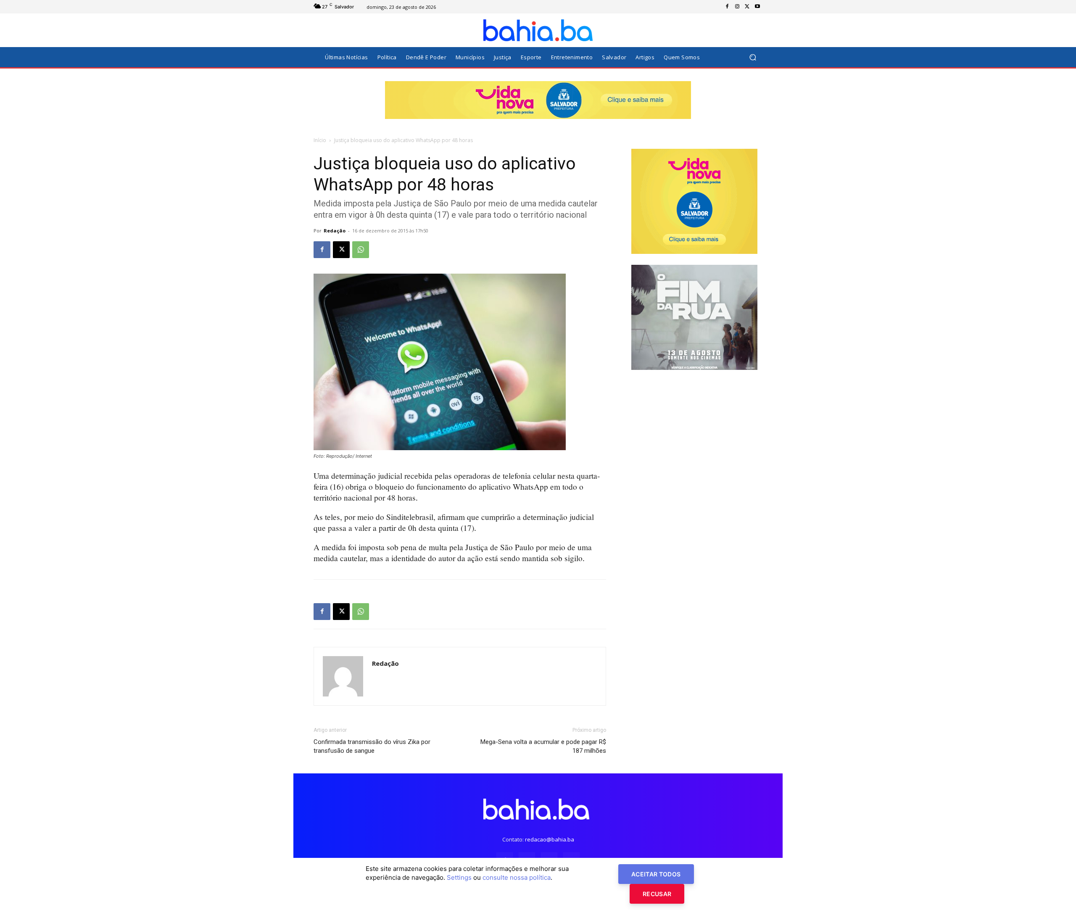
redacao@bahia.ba (549, 839)
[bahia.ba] (538, 30)
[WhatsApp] (360, 249)
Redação (334, 230)
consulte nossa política (517, 877)
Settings (459, 877)
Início (320, 140)
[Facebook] (727, 7)
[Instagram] (737, 7)
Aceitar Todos (656, 874)
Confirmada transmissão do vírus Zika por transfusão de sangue (372, 746)
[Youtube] (757, 7)
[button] (752, 57)
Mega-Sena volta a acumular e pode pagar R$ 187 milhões (543, 746)
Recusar (657, 893)
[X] (747, 7)
